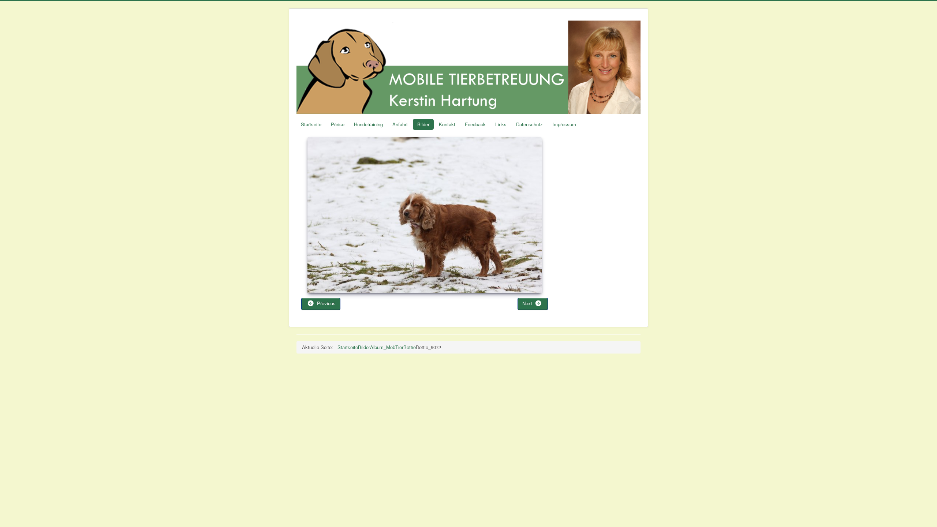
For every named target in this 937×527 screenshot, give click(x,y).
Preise (337, 124)
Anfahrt (400, 124)
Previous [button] (326, 303)
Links (501, 124)
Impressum (564, 124)
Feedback (475, 124)
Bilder (423, 124)
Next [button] (528, 303)
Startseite (311, 124)
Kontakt (447, 124)
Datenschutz (529, 124)
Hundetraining (368, 124)
